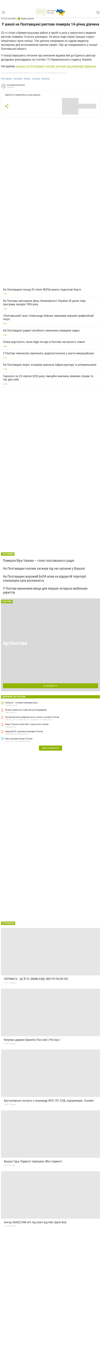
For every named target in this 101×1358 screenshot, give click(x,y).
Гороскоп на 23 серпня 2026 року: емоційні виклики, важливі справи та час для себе (48, 377)
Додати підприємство (50, 748)
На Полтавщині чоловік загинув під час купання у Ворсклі (44, 568)
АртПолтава (15, 643)
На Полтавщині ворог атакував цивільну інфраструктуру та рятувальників (49, 364)
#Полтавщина (6, 79)
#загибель (46, 79)
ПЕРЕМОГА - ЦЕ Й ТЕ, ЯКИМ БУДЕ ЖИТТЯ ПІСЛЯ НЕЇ (36, 979)
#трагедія (36, 79)
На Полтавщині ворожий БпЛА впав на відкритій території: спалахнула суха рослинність (45, 578)
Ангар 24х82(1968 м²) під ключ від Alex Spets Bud (35, 1222)
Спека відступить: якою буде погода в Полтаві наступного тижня (44, 342)
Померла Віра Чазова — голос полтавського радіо (38, 560)
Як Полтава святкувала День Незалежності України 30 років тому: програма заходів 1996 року (44, 302)
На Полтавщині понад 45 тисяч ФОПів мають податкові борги (42, 289)
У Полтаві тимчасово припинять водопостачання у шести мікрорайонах (48, 353)
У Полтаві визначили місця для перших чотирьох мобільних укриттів (45, 590)
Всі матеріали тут (51, 686)
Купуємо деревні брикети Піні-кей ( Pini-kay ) (32, 1040)
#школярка (17, 79)
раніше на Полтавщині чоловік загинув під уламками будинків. (56, 66)
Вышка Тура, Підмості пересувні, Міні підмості (33, 1161)
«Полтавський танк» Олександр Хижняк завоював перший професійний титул (48, 317)
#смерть (27, 79)
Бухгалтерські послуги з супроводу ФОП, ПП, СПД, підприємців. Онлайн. (49, 1100)
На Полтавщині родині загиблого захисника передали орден (41, 330)
